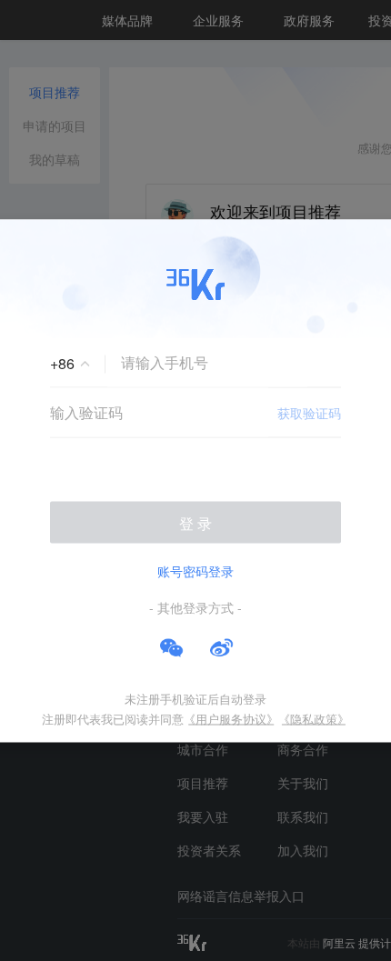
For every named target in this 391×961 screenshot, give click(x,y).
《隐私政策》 (313, 717)
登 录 (195, 522)
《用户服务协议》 (231, 717)
